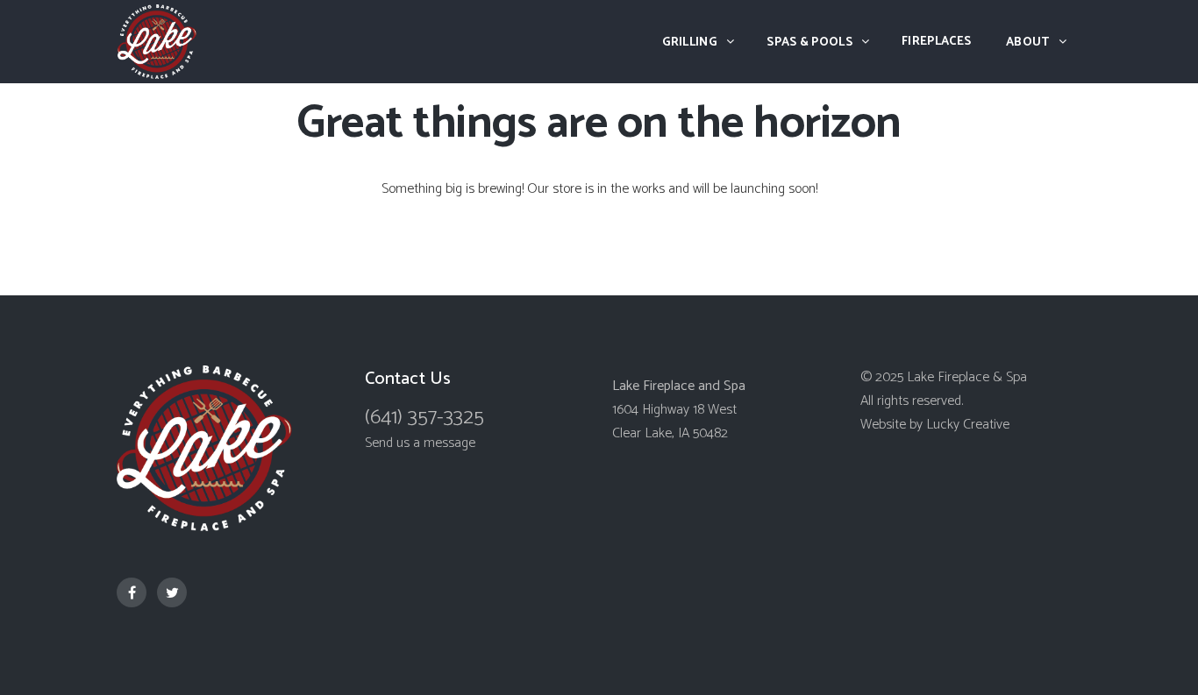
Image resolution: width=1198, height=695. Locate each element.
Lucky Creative (967, 424)
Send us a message (420, 443)
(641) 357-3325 (424, 418)
